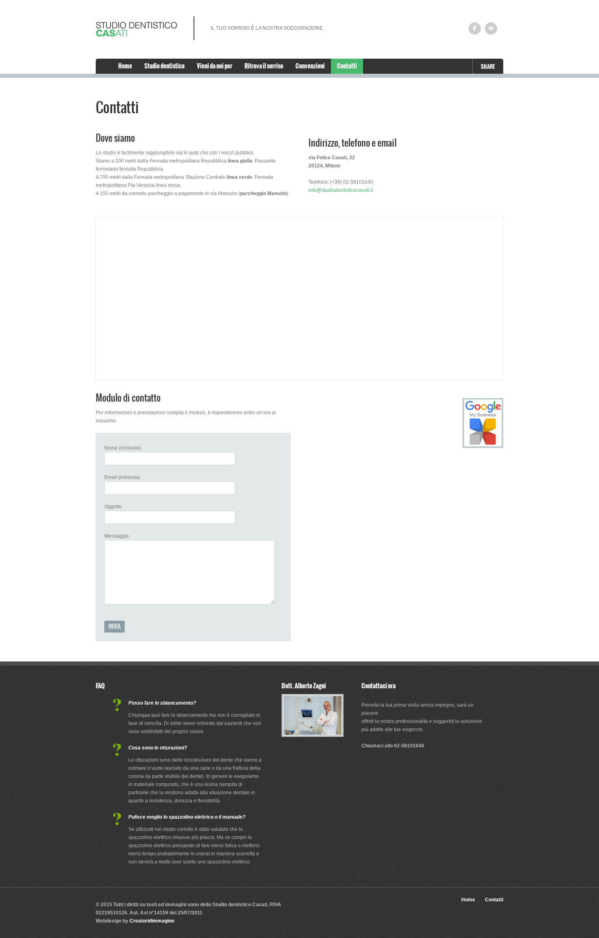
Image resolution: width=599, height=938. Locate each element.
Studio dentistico (164, 65)
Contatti (347, 65)
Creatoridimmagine (152, 921)
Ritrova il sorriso (263, 65)
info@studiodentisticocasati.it (340, 190)
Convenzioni (310, 65)
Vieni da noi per (214, 65)
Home (125, 65)
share (488, 66)
